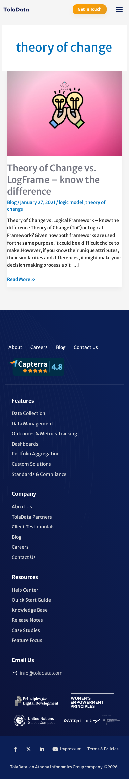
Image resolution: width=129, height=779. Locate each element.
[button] (119, 10)
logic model (71, 202)
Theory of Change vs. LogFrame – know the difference (53, 179)
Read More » (21, 279)
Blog (12, 202)
